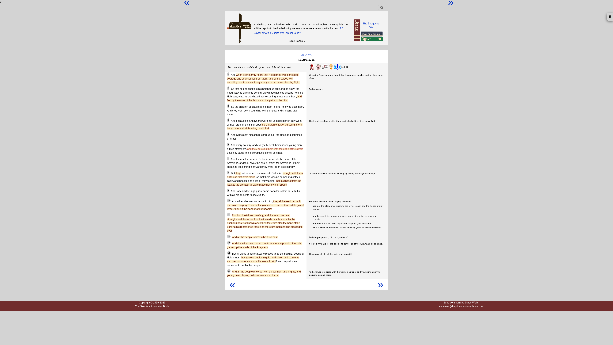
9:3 (341, 28)
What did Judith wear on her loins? (281, 33)
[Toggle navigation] (381, 7)
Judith (306, 55)
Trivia (257, 33)
